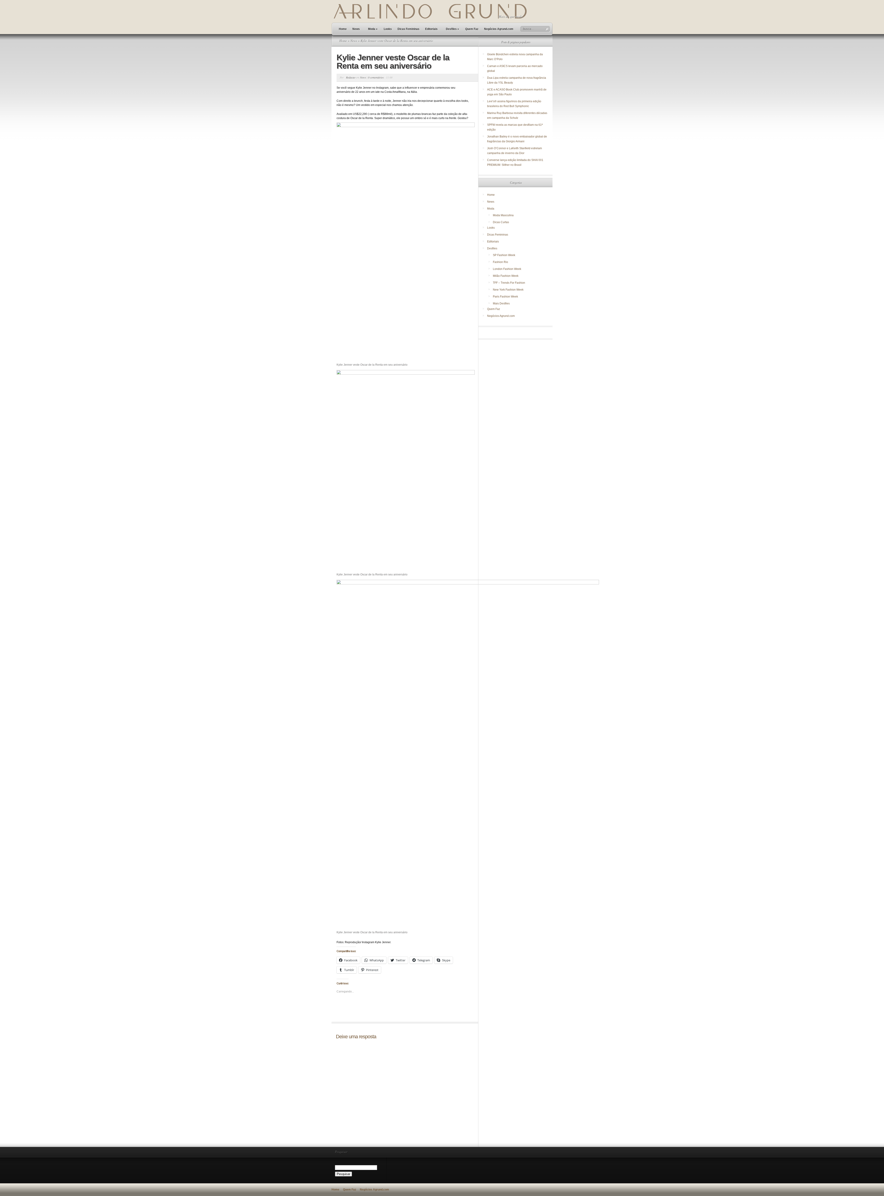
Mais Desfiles (501, 303)
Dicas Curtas (501, 222)
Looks (388, 29)
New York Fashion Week (508, 289)
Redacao (350, 77)
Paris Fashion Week (505, 296)
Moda (373, 29)
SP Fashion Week (504, 255)
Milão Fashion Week (505, 275)
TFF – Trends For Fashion (509, 282)
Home (343, 29)
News (356, 29)
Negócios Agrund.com (498, 29)
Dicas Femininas (408, 29)
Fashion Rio (500, 262)
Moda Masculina (503, 215)
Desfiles (452, 29)
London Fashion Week (507, 269)
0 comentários (376, 77)
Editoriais (431, 29)
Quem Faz (471, 29)
